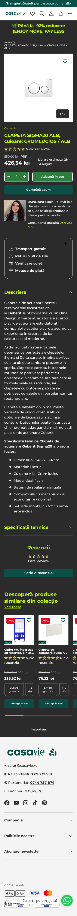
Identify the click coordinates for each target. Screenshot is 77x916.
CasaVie (19, 885)
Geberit (10, 128)
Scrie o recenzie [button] (38, 573)
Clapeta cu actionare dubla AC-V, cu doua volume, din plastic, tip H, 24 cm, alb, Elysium (53, 651)
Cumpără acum (38, 190)
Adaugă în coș (52, 177)
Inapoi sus (39, 729)
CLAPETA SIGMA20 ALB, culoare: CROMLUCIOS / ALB (35, 46)
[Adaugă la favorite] (65, 61)
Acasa (8, 42)
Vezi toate (12, 607)
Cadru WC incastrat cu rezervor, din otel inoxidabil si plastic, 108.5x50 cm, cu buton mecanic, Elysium (19, 651)
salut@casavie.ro (22, 766)
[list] (38, 88)
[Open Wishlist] (32, 13)
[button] (60, 13)
